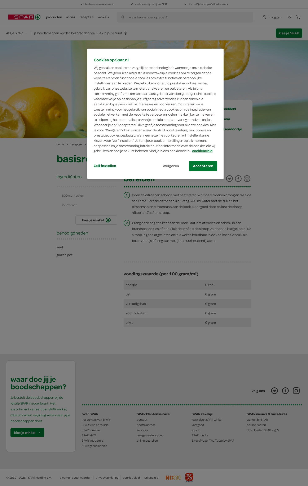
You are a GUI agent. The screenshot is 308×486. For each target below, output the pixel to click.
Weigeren (171, 166)
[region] (155, 114)
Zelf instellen (105, 165)
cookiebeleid (202, 150)
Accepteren (203, 166)
